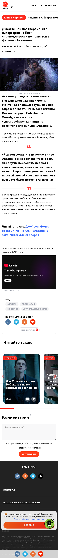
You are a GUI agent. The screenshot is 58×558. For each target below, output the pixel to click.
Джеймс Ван (28, 304)
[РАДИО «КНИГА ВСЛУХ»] (49, 523)
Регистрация (48, 5)
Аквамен (11, 304)
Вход (34, 5)
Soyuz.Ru (5, 5)
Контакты (9, 490)
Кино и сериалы (14, 17)
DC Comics (12, 309)
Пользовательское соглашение (21, 502)
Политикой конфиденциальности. (29, 519)
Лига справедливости (35, 309)
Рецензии (34, 17)
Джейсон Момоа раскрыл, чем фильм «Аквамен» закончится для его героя (25, 231)
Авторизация (29, 454)
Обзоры (46, 17)
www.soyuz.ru (42, 536)
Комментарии (29, 330)
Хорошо (29, 525)
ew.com (15, 291)
